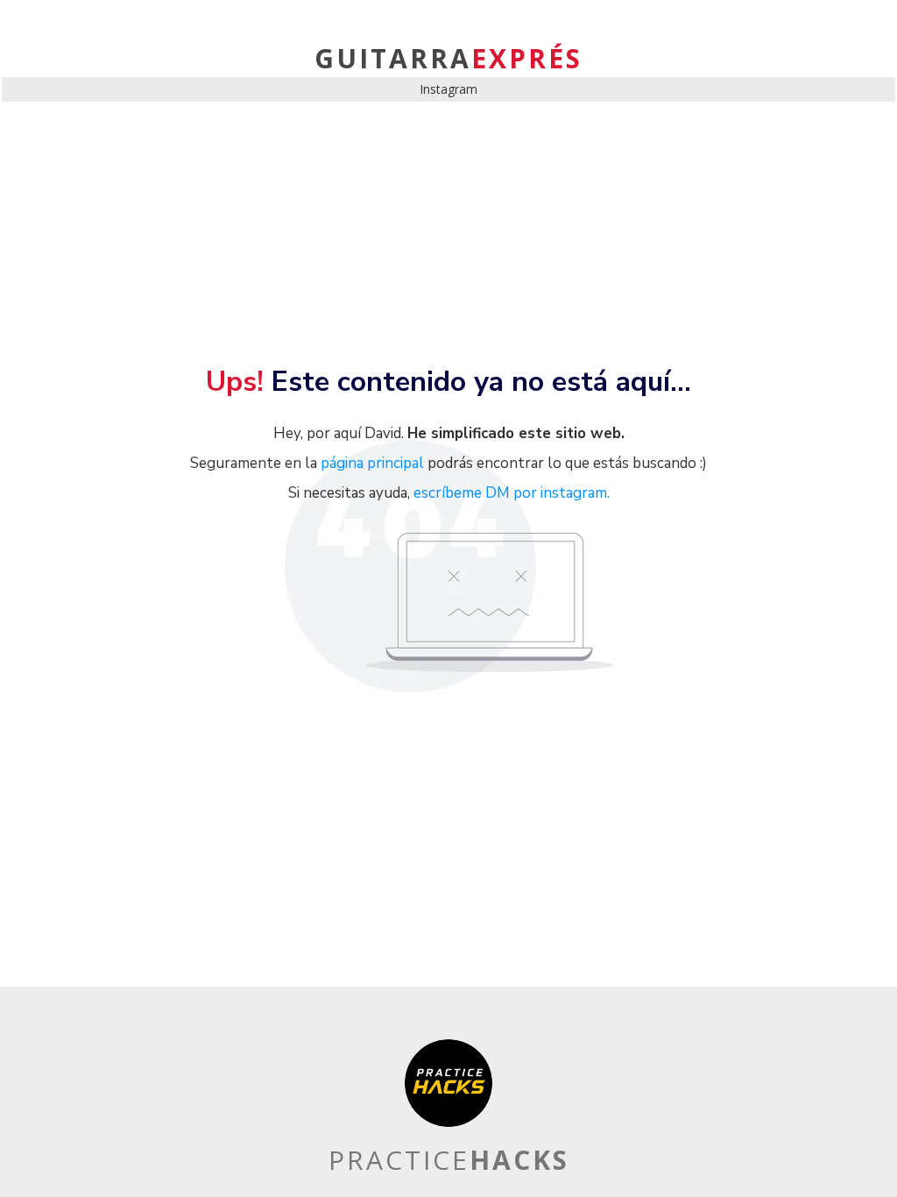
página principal (372, 463)
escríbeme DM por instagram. (511, 493)
